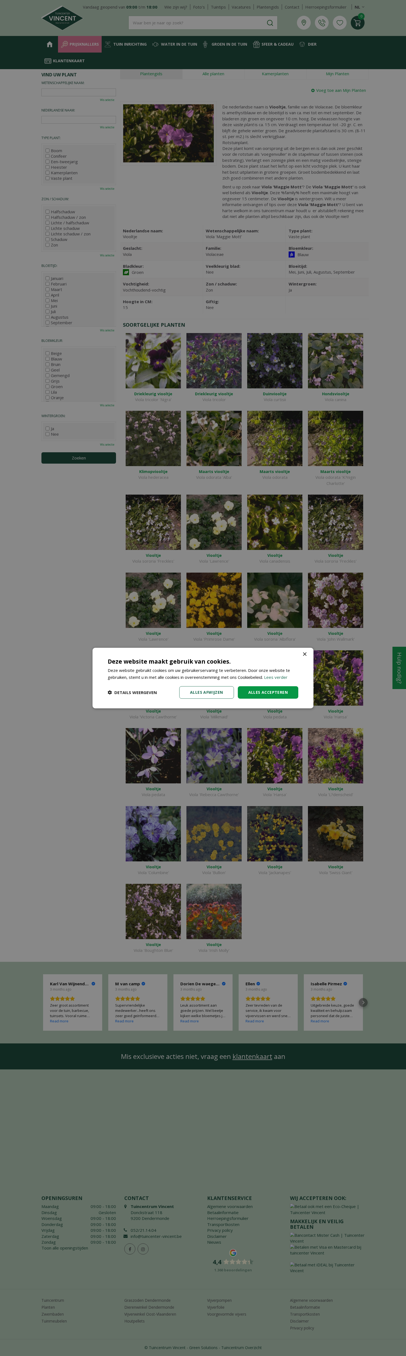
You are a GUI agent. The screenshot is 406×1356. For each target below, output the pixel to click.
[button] (132, 692)
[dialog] (203, 678)
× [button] (304, 654)
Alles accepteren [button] (268, 692)
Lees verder (276, 677)
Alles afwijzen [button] (206, 692)
